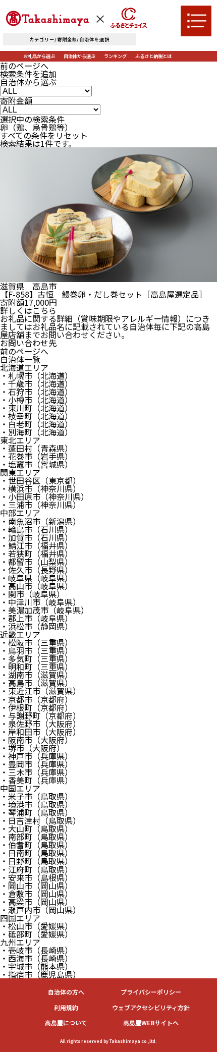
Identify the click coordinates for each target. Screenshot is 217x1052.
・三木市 (36, 772)
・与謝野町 (40, 715)
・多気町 (36, 658)
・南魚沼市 (40, 521)
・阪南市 (36, 740)
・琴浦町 (36, 812)
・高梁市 (36, 902)
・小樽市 (36, 400)
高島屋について (66, 1023)
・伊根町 (36, 707)
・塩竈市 (36, 464)
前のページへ (24, 66)
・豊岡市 (36, 764)
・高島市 (36, 683)
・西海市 (36, 958)
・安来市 (36, 877)
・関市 (32, 594)
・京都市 (36, 699)
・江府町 (36, 869)
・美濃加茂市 (44, 610)
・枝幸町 (36, 416)
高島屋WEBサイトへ (151, 1023)
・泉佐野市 (40, 723)
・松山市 (36, 926)
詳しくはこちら (28, 310)
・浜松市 (36, 626)
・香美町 (36, 780)
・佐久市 (36, 570)
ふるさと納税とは (153, 56)
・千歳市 (36, 383)
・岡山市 (36, 885)
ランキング (115, 56)
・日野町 (36, 861)
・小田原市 (44, 496)
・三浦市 (40, 505)
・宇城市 (36, 966)
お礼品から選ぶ (39, 56)
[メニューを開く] (196, 21)
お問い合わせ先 (28, 343)
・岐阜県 (36, 578)
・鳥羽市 (36, 650)
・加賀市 (36, 537)
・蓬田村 (36, 448)
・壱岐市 (36, 950)
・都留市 (36, 562)
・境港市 (36, 804)
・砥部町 (36, 934)
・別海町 (36, 432)
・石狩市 (36, 391)
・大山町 (36, 828)
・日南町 (36, 853)
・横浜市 (40, 488)
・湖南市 (36, 675)
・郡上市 (36, 618)
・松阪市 (36, 642)
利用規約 (66, 1008)
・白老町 (36, 424)
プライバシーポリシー (151, 992)
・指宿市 (40, 974)
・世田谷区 (40, 480)
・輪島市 (36, 529)
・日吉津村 (40, 820)
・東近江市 (40, 691)
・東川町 (36, 408)
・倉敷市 (36, 894)
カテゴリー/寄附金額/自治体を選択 (69, 39)
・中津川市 (40, 602)
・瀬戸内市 (40, 910)
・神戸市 (36, 756)
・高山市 (36, 586)
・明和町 (36, 666)
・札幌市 (36, 375)
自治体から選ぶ (79, 56)
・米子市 (36, 796)
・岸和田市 (40, 732)
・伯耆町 (36, 845)
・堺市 (32, 748)
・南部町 (36, 836)
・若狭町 (36, 553)
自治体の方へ (66, 992)
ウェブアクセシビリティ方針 (151, 1008)
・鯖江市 (36, 545)
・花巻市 (36, 456)
